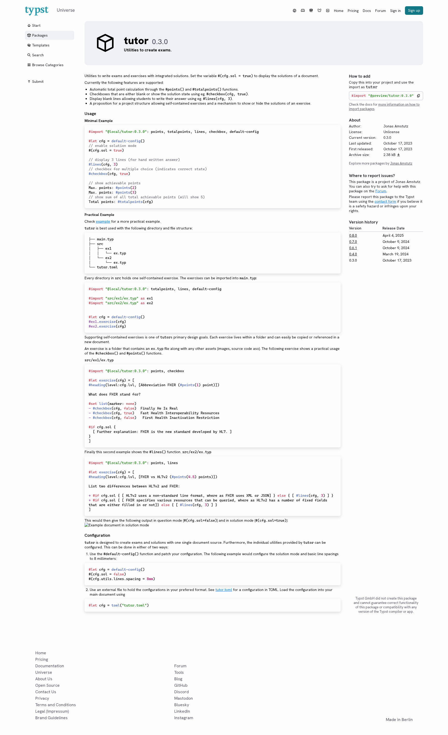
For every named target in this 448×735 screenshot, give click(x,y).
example (103, 221)
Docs (367, 10)
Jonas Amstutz (401, 163)
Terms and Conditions (55, 704)
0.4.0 (353, 254)
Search (38, 55)
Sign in (395, 10)
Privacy (42, 698)
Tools (179, 672)
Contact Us (45, 692)
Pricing (353, 10)
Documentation (49, 666)
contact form (385, 201)
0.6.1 (353, 248)
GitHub (180, 685)
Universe (43, 672)
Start (36, 25)
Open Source (47, 685)
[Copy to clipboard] (418, 96)
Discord (181, 692)
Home (339, 10)
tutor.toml (223, 589)
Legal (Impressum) (52, 711)
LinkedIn (182, 711)
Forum (380, 10)
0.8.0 (353, 235)
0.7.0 (353, 241)
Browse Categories (48, 65)
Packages (40, 35)
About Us (43, 679)
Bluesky (181, 704)
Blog (178, 679)
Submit (38, 81)
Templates (41, 45)
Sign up (414, 10)
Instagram (183, 717)
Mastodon (183, 698)
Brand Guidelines (51, 717)
